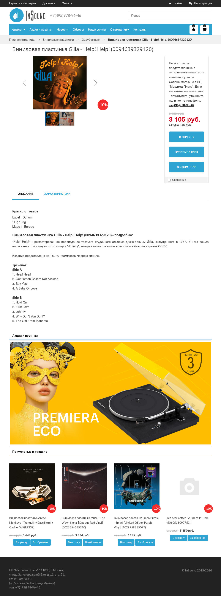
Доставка (49, 3)
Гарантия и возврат (22, 3)
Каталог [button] (17, 29)
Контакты (139, 29)
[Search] (207, 15)
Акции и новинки (41, 29)
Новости (62, 29)
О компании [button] (118, 29)
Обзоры (78, 29)
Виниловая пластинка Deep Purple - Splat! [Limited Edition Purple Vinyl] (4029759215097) (136, 522)
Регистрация (203, 3)
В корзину (21, 542)
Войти (178, 3)
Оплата (67, 3)
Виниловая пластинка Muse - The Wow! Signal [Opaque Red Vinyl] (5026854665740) (83, 522)
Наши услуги (97, 29)
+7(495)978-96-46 (65, 15)
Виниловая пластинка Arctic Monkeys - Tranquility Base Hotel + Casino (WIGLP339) (31, 522)
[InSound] (27, 15)
